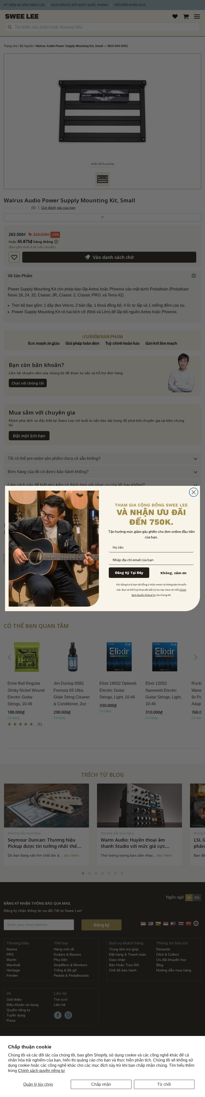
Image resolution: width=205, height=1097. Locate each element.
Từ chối (164, 1084)
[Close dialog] (193, 492)
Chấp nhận (101, 1084)
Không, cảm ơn (173, 573)
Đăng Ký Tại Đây (129, 573)
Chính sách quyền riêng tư (41, 1070)
